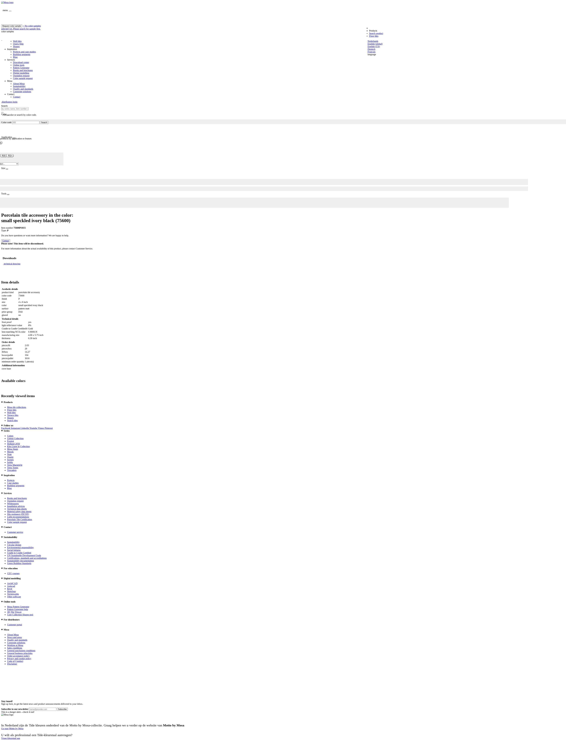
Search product (376, 33)
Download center (21, 62)
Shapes (16, 46)
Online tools (18, 65)
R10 (3, 156)
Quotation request (21, 75)
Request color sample (11, 26)
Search (44, 122)
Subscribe (62, 709)
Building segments (21, 54)
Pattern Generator (21, 67)
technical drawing (12, 264)
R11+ (10, 156)
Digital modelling (21, 73)
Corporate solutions (22, 91)
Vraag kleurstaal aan (10, 738)
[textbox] (14, 108)
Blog (15, 57)
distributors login (9, 102)
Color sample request (23, 78)
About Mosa (19, 83)
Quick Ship (18, 44)
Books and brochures (23, 70)
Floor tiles (373, 36)
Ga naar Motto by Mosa (12, 728)
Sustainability (19, 86)
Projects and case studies (24, 52)
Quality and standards (23, 89)
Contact (16, 97)
